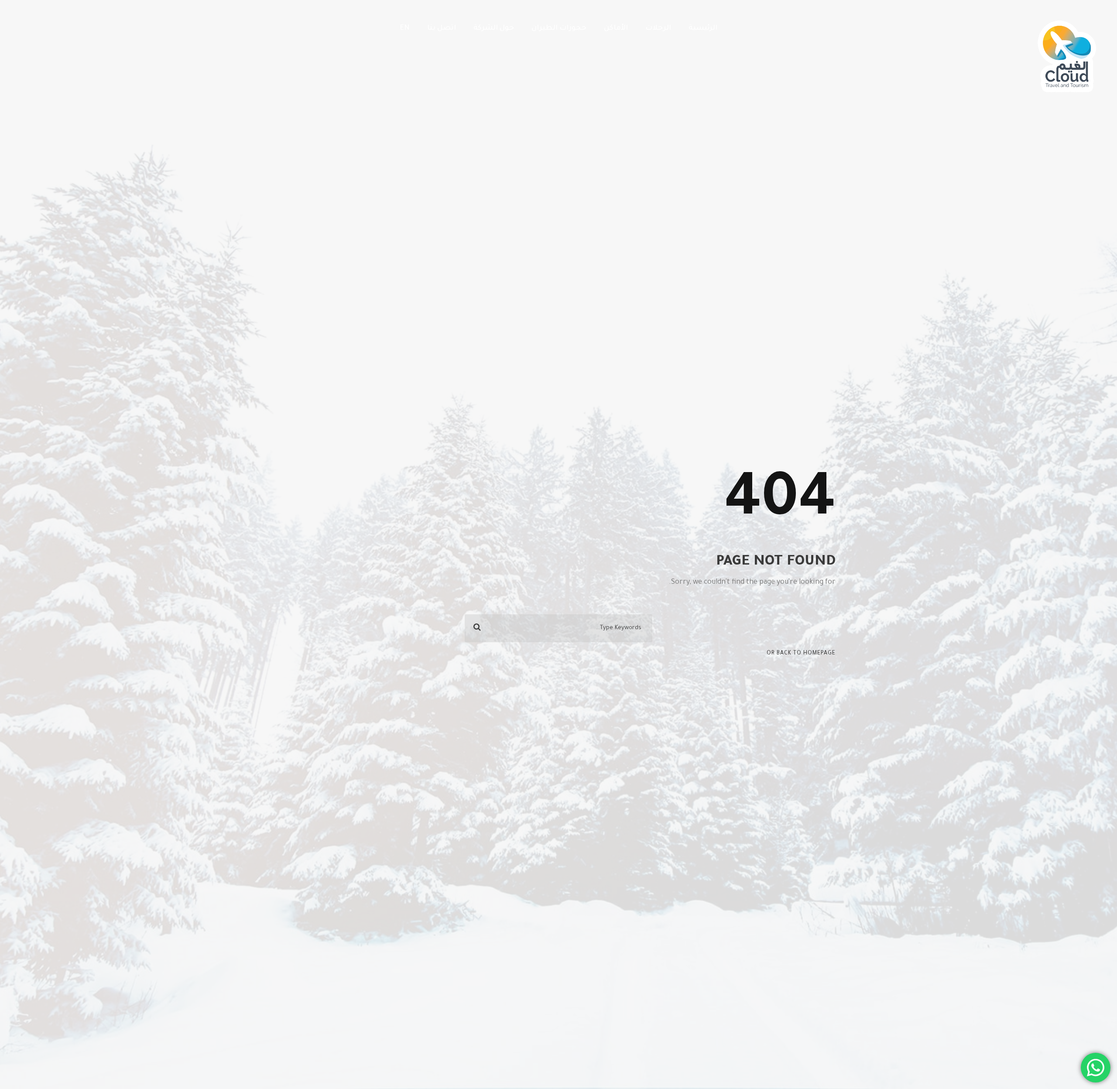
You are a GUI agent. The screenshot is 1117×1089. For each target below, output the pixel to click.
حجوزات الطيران (558, 28)
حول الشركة (493, 28)
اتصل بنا (441, 28)
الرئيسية (703, 28)
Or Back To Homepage (801, 654)
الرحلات (658, 28)
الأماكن (616, 28)
